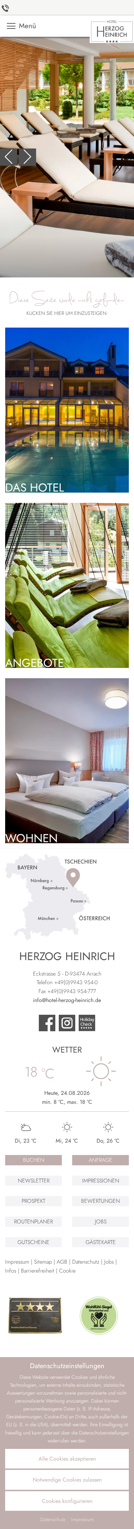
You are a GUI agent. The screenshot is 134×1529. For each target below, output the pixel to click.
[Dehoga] (35, 1316)
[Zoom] (67, 157)
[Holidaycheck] (87, 1024)
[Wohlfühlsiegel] (98, 1316)
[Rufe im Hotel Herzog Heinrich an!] (6, 8)
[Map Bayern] (57, 896)
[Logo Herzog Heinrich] (112, 30)
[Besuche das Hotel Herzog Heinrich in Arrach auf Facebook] (47, 1024)
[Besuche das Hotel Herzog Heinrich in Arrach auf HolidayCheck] (67, 1024)
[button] (8, 157)
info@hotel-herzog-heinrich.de (67, 1000)
